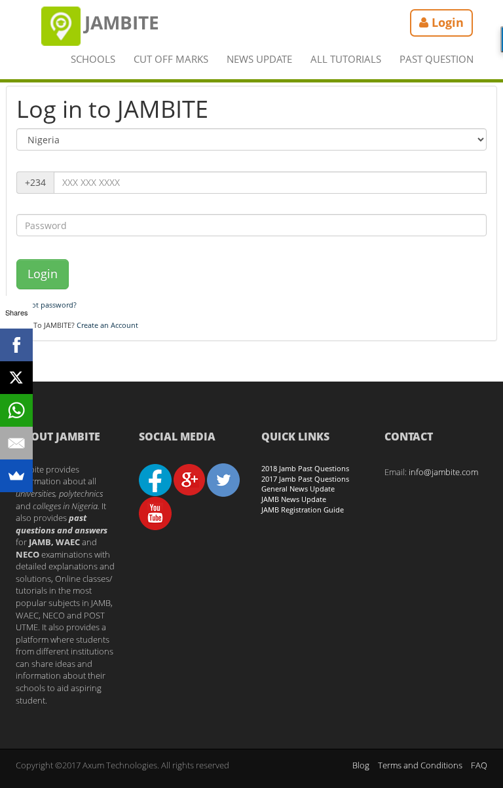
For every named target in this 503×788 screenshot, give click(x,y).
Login (43, 273)
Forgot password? (46, 305)
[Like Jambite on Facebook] (155, 479)
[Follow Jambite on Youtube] (155, 512)
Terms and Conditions (420, 765)
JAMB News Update (293, 499)
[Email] (16, 443)
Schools (93, 58)
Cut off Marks (171, 58)
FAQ (479, 765)
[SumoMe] (16, 475)
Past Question (437, 58)
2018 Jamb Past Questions (305, 468)
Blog (360, 765)
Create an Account (107, 325)
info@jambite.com (443, 472)
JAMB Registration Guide (302, 509)
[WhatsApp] (16, 410)
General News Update (298, 488)
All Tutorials (345, 58)
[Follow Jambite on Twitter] (223, 479)
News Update (259, 58)
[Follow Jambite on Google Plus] (189, 479)
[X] (16, 377)
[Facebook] (16, 345)
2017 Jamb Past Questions (305, 479)
